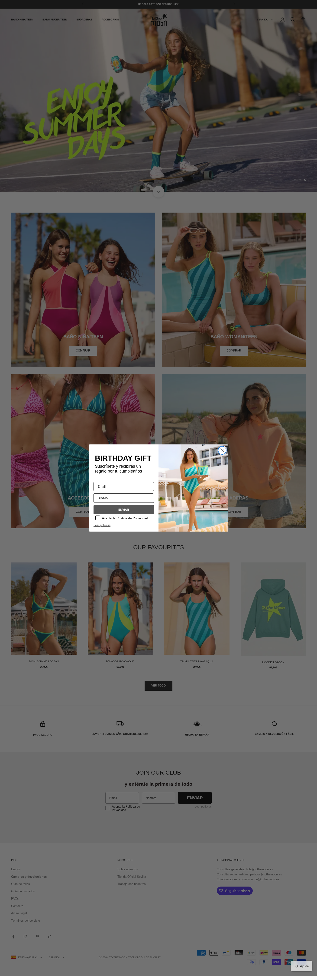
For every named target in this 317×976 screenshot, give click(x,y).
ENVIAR (123, 509)
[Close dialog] (222, 450)
